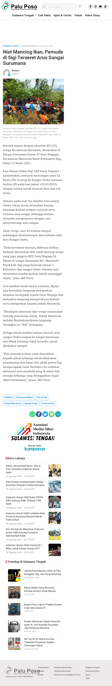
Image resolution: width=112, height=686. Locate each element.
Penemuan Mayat (24, 397)
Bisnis (88, 674)
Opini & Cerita (62, 15)
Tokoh (78, 15)
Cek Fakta (44, 15)
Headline (8, 397)
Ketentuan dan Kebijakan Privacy (67, 674)
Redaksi (16, 70)
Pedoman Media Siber (63, 667)
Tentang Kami (43, 667)
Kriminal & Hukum (93, 671)
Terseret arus (48, 403)
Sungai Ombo (30, 403)
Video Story (92, 15)
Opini (88, 678)
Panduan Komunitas (62, 671)
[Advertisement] (56, 31)
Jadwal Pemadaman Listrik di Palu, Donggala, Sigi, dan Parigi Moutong (42, 572)
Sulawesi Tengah (23, 15)
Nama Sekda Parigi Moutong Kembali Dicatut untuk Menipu (40, 589)
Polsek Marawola (12, 403)
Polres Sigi (42, 397)
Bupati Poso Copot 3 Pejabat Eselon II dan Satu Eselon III (43, 606)
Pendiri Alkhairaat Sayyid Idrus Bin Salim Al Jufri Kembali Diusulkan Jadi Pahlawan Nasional (42, 625)
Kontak (40, 674)
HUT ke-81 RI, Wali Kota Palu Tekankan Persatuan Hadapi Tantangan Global (39, 642)
